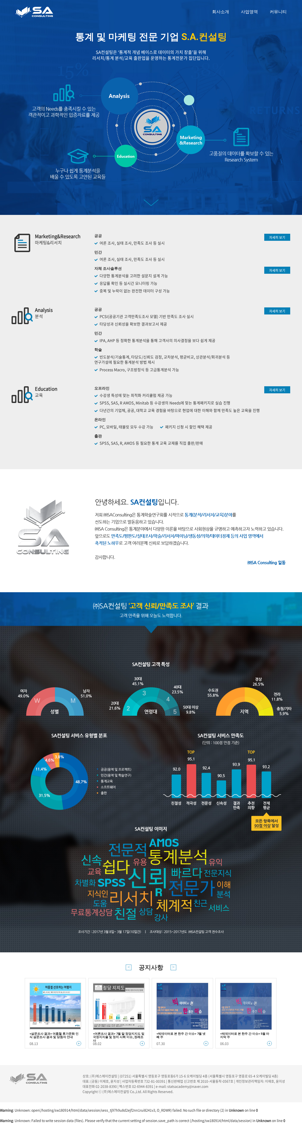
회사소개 (220, 11)
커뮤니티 (278, 11)
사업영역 (249, 11)
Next (173, 967)
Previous (128, 967)
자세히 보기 (277, 237)
